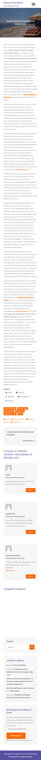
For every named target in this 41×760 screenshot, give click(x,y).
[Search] (31, 647)
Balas (31, 490)
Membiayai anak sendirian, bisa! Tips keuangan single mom (20, 672)
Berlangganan (16, 736)
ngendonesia (10, 514)
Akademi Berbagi (22, 170)
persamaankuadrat (13, 556)
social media (20, 411)
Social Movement (10, 414)
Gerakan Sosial (22, 408)
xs (7, 665)
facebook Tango (22, 311)
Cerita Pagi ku (28, 441)
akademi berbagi (9, 408)
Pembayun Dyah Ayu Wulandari (18, 679)
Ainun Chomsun (13, 2)
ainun (7, 419)
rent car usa (10, 570)
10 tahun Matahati (19, 665)
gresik (8, 475)
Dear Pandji (15, 691)
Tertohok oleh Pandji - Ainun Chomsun (20, 688)
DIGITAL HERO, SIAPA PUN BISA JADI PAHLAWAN (20, 433)
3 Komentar (16, 422)
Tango (33, 331)
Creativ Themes (26, 757)
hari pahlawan (8, 411)
